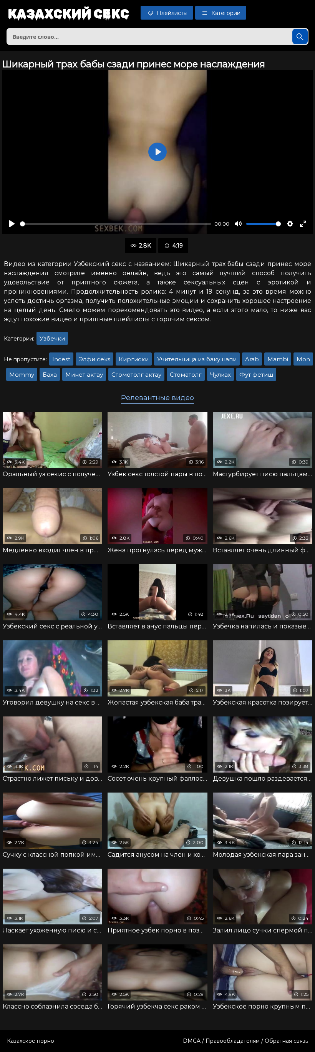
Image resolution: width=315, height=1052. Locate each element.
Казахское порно (30, 1040)
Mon (303, 359)
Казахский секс (68, 13)
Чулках (220, 374)
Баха (50, 374)
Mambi (277, 359)
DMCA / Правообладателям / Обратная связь (245, 1040)
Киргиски (134, 359)
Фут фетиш (256, 374)
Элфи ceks (94, 359)
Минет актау (84, 374)
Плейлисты (171, 13)
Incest (61, 359)
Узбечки (52, 338)
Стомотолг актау (136, 374)
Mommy (21, 374)
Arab (252, 359)
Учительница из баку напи (197, 359)
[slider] (115, 224)
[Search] (300, 36)
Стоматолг (186, 374)
